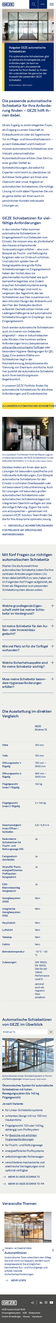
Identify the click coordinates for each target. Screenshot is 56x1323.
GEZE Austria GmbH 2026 (13, 1309)
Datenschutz (34, 1313)
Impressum (37, 1316)
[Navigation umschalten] (51, 4)
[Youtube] (51, 1302)
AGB (25, 1313)
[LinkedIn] (41, 1302)
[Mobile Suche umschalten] (33, 4)
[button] (32, 1303)
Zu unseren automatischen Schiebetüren (28, 405)
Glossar (26, 1316)
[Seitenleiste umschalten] (42, 4)
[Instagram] (46, 1302)
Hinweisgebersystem (11, 1313)
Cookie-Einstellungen (11, 1316)
